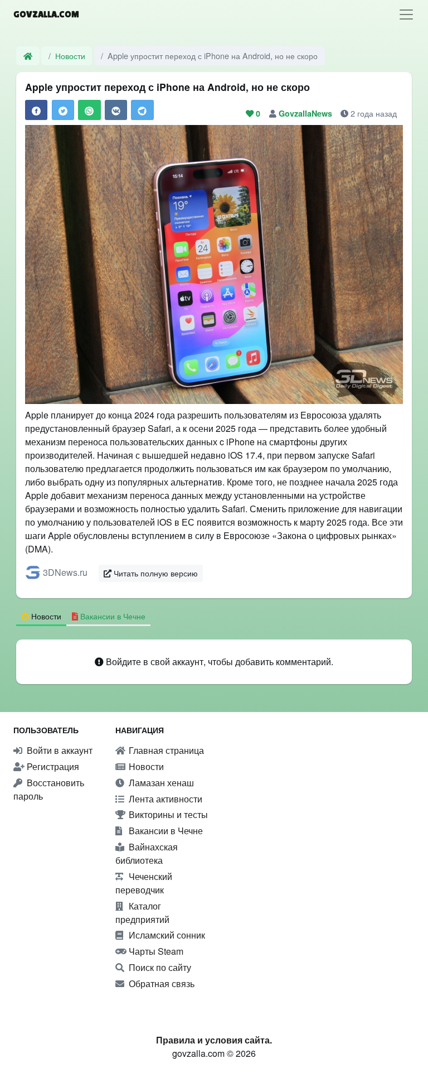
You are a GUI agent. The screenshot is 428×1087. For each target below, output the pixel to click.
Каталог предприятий (142, 913)
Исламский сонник (166, 935)
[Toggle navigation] (406, 14)
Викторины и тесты (167, 814)
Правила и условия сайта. (214, 1039)
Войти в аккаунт (59, 750)
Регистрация (52, 766)
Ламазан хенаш (160, 782)
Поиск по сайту (159, 967)
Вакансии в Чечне (165, 830)
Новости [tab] (45, 616)
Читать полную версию (154, 573)
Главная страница (165, 750)
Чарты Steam (155, 951)
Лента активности (164, 798)
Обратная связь (160, 983)
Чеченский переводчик (143, 883)
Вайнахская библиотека (146, 853)
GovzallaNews (306, 113)
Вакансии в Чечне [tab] (111, 616)
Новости (70, 55)
